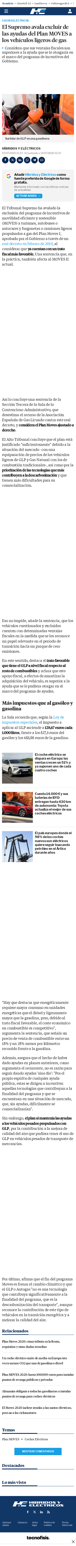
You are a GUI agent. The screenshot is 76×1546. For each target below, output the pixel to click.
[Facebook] (5, 160)
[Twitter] (12, 160)
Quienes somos (6, 1523)
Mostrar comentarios (38, 1451)
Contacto (22, 1522)
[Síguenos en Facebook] (27, 1512)
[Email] (42, 160)
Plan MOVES (10, 1439)
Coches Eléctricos (15, 20)
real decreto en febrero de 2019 (27, 244)
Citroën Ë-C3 (24, 3)
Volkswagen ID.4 (60, 3)
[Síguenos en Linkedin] (41, 1512)
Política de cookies (49, 1523)
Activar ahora (26, 195)
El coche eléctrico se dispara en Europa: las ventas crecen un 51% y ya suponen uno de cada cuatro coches (53, 762)
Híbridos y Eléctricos (21, 148)
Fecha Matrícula (67, 1523)
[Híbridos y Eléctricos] (38, 1504)
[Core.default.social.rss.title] (48, 1512)
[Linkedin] (20, 160)
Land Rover (40, 3)
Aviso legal (35, 1523)
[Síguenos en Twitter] (34, 1512)
